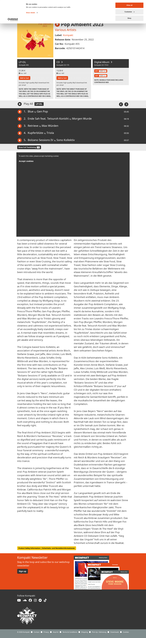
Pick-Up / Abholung (99, 632)
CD (58, 62)
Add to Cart (24, 78)
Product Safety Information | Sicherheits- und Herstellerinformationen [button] (46, 548)
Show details (30, 12)
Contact (37, 632)
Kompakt (68, 35)
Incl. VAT (23, 73)
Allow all (129, 5)
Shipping (84, 632)
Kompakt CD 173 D (101, 65)
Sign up (22, 571)
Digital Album (102, 62)
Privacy (46, 632)
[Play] (19, 104)
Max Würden (50, 126)
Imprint (55, 632)
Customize (128, 12)
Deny (129, 18)
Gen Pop (42, 111)
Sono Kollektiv (66, 140)
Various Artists (65, 30)
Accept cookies (26, 161)
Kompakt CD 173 (63, 65)
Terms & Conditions (69, 632)
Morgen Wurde (82, 118)
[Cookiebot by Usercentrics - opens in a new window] (13, 19)
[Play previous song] (121, 104)
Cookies (126, 632)
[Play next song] (126, 104)
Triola (50, 133)
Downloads (114, 632)
